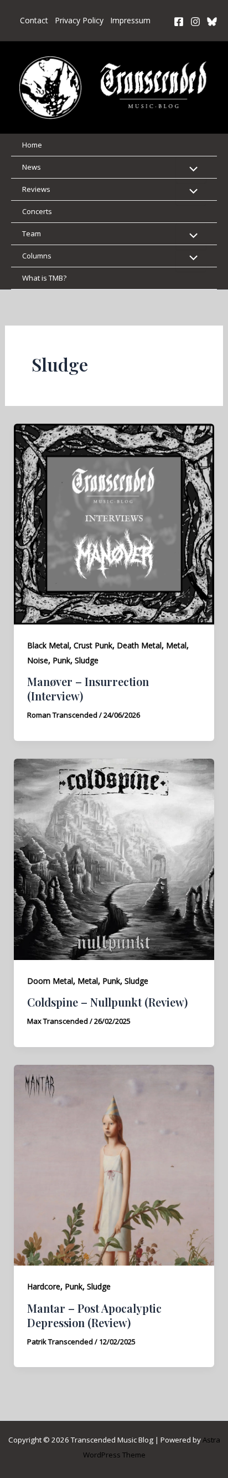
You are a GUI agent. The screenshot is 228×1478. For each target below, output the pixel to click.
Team (31, 233)
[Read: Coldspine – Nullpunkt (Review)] (114, 858)
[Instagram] (195, 22)
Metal (176, 645)
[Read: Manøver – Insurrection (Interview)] (114, 523)
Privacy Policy (79, 20)
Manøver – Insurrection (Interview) (88, 688)
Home (32, 145)
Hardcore (43, 1286)
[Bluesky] (212, 22)
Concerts (37, 211)
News (31, 167)
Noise (37, 660)
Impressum (130, 20)
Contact (34, 20)
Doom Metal (50, 981)
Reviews (36, 189)
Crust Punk (93, 645)
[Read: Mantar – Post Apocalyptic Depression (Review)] (114, 1164)
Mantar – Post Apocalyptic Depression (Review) (94, 1315)
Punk (61, 660)
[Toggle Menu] (191, 169)
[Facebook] (179, 22)
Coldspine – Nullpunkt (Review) (107, 1001)
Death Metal (139, 645)
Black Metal (48, 645)
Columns (36, 256)
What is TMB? (44, 278)
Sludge (87, 660)
